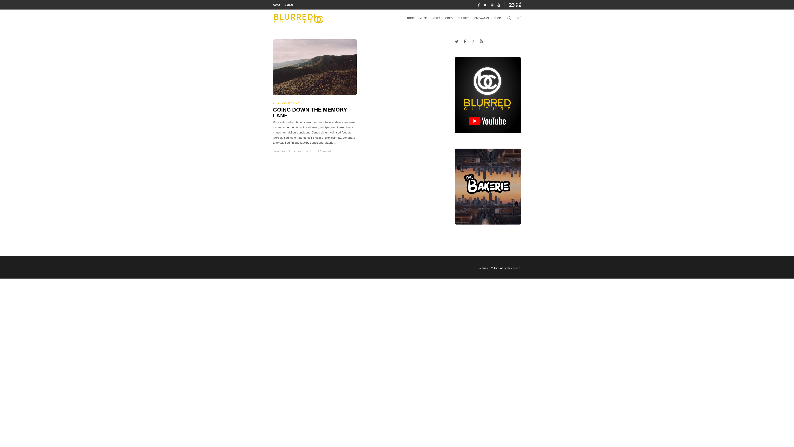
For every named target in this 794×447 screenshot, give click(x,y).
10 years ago (294, 151)
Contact (289, 4)
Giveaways (481, 18)
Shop (497, 18)
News (436, 18)
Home (411, 18)
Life (276, 103)
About (276, 4)
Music (424, 18)
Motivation (291, 103)
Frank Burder (279, 151)
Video (449, 18)
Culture (463, 18)
